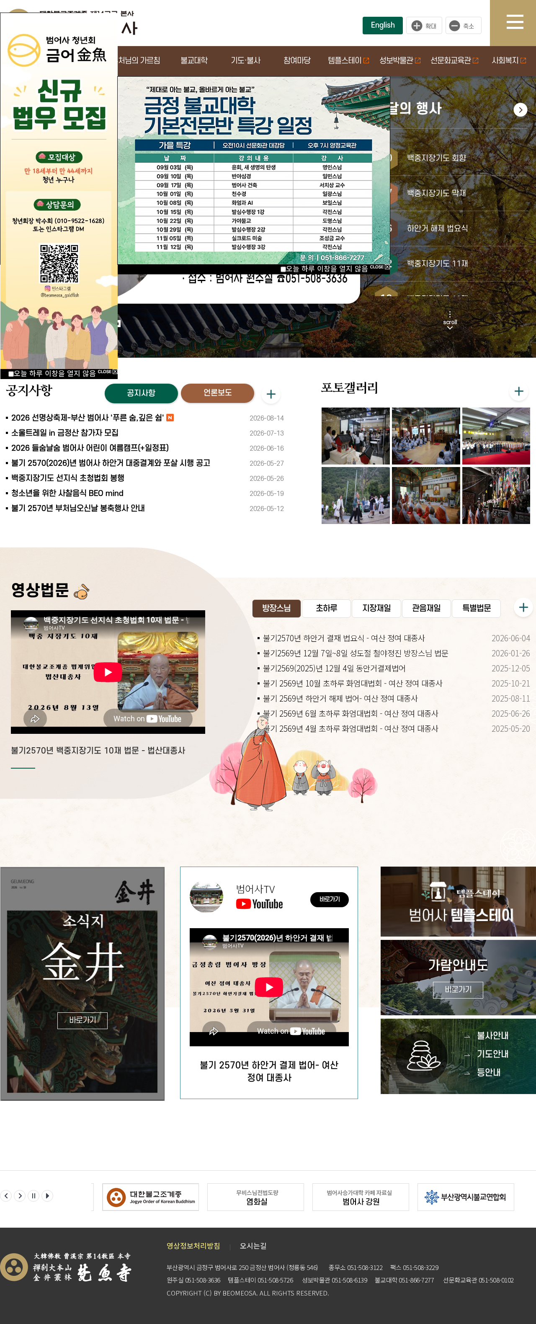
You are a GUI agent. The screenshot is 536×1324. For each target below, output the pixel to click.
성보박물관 (396, 61)
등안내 (489, 1073)
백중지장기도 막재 (436, 193)
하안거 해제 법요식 (437, 229)
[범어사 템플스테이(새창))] (458, 870)
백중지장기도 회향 (436, 158)
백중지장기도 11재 (437, 264)
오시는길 (253, 1245)
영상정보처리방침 (193, 1245)
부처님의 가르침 (135, 61)
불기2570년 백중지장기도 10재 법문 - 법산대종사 (98, 751)
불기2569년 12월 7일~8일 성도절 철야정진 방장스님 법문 (355, 652)
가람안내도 (458, 976)
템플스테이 (344, 61)
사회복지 (505, 61)
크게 (424, 25)
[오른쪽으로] (20, 1196)
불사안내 (493, 1036)
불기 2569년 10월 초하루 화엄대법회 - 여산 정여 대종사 (353, 683)
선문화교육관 (450, 61)
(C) (208, 1292)
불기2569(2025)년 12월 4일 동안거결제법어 (334, 668)
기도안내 (493, 1054)
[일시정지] (33, 1196)
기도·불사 (245, 61)
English (383, 25)
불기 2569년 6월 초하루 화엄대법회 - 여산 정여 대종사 (350, 713)
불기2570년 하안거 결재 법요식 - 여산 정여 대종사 (344, 637)
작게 (466, 25)
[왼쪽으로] (6, 1196)
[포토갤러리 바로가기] (519, 384)
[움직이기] (47, 1196)
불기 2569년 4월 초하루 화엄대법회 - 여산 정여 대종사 (350, 728)
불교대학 (193, 61)
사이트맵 (521, 23)
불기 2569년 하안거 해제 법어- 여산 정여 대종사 (340, 698)
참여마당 (296, 61)
